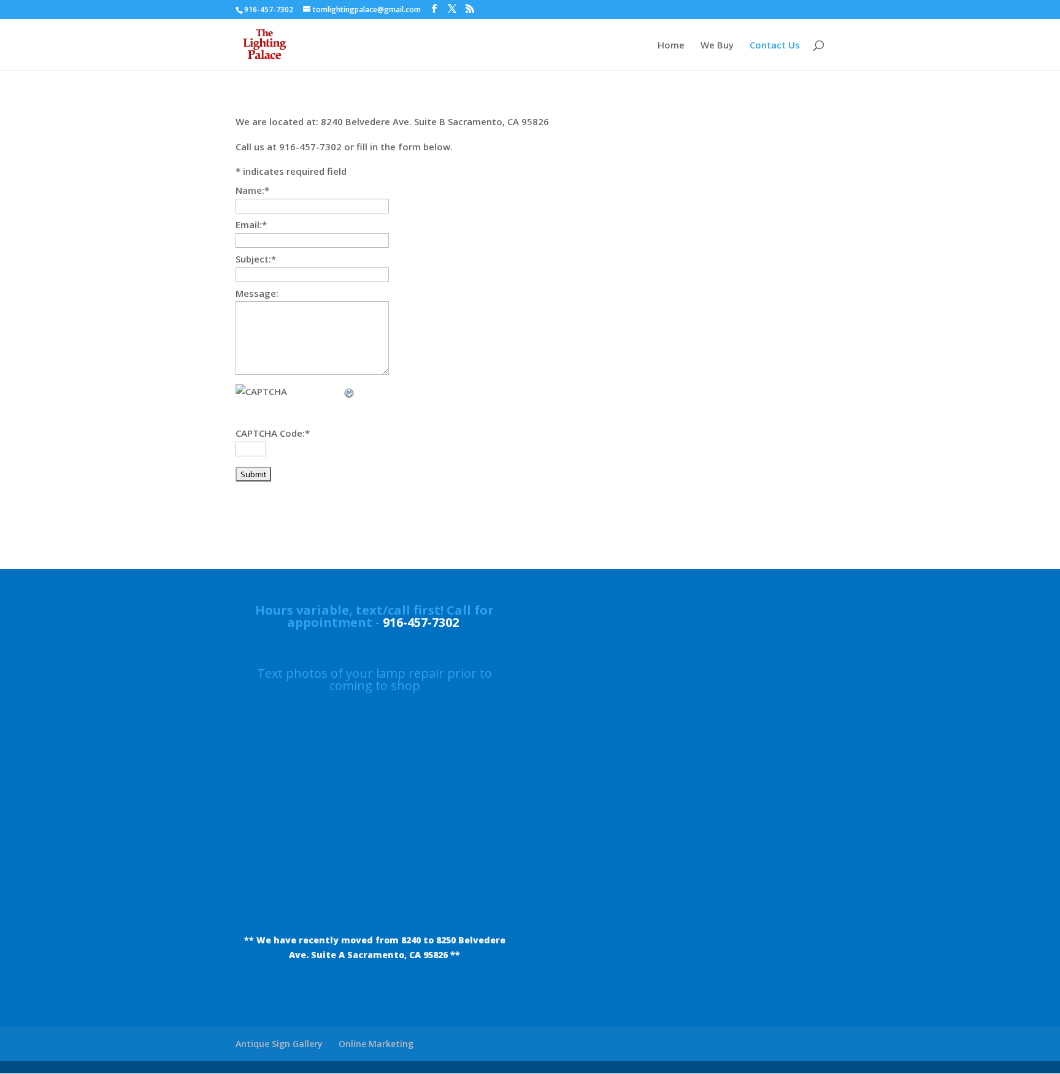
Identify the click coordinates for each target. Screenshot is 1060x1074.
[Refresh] (349, 391)
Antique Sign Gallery (279, 1043)
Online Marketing (376, 1043)
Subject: (256, 259)
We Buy (717, 45)
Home (671, 45)
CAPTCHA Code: (273, 433)
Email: (251, 224)
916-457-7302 (421, 622)
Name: (252, 190)
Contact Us (775, 45)
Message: (257, 293)
